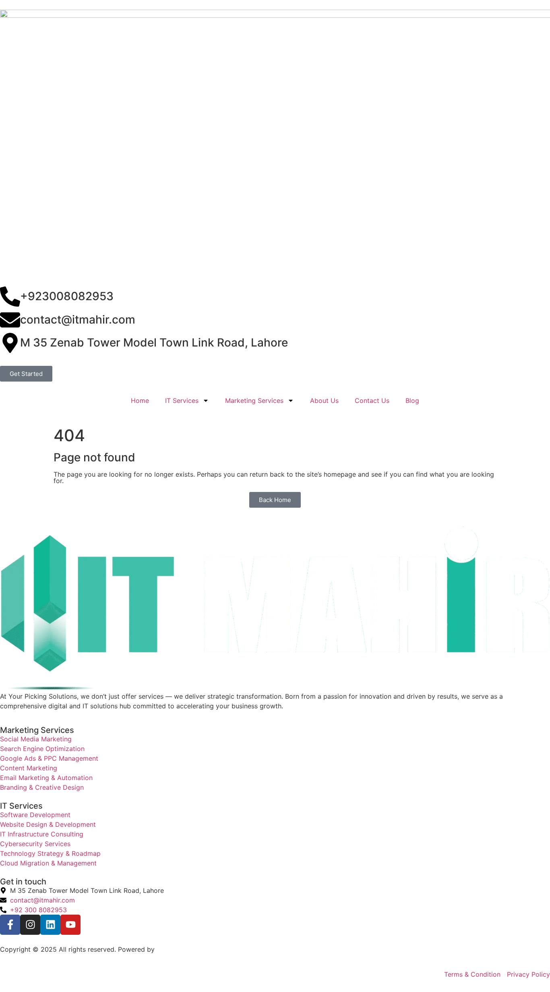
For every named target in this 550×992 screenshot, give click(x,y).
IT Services (181, 400)
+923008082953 (67, 296)
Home (140, 400)
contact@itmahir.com (77, 319)
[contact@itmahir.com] (10, 320)
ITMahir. (168, 949)
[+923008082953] (10, 296)
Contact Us (372, 400)
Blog (412, 400)
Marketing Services (254, 400)
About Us (324, 400)
